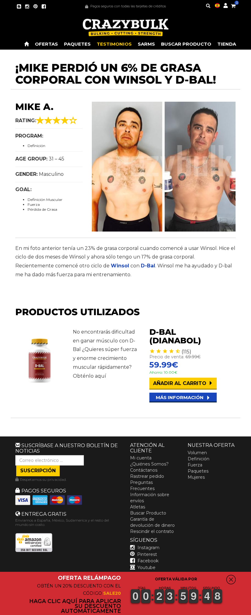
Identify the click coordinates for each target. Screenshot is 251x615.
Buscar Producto (148, 513)
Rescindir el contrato (152, 531)
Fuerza (195, 465)
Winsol (120, 266)
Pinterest (147, 554)
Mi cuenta (141, 458)
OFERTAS (46, 44)
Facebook (148, 561)
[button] (250, 610)
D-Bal (148, 266)
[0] (233, 5)
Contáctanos (143, 470)
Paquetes (198, 471)
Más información (180, 397)
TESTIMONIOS (114, 44)
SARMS (146, 44)
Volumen (197, 452)
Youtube (146, 567)
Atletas (137, 507)
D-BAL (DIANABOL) (175, 336)
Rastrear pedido (147, 476)
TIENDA (226, 44)
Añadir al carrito (180, 383)
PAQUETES (77, 44)
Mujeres (196, 477)
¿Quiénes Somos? (149, 464)
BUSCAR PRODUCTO (186, 44)
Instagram (148, 547)
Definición (198, 459)
